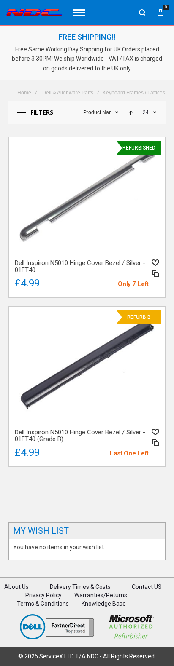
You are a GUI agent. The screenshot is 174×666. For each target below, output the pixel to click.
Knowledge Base (104, 603)
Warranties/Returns (100, 595)
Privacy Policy (43, 595)
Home (24, 93)
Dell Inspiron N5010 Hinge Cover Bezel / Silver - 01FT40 (87, 196)
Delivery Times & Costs (80, 586)
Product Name (97, 112)
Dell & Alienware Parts (67, 93)
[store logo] (34, 12)
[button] (155, 262)
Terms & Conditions (43, 603)
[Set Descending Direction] (131, 112)
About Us (16, 586)
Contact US (147, 586)
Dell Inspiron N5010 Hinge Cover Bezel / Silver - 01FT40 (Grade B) (87, 366)
